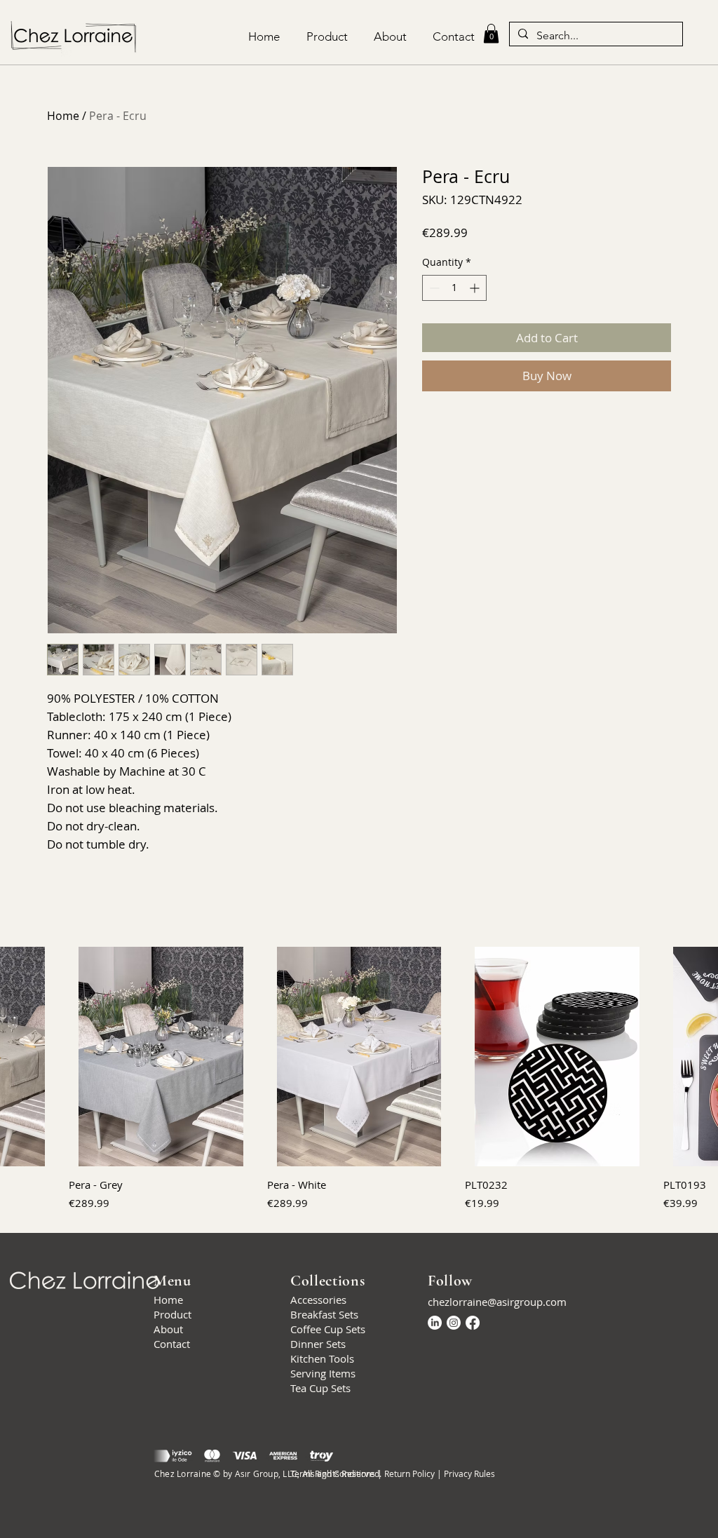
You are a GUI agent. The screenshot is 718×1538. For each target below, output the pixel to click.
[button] (491, 33)
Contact (172, 1344)
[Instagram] (454, 1323)
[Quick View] (161, 1056)
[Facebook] (473, 1323)
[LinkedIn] (435, 1323)
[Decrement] (433, 288)
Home (63, 115)
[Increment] (476, 288)
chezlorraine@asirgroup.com (497, 1302)
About (168, 1329)
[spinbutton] (454, 288)
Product (172, 1314)
